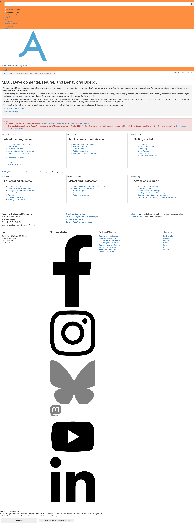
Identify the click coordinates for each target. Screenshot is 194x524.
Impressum (167, 249)
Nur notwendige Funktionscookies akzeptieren (56, 520)
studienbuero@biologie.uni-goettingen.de (83, 216)
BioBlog (134, 213)
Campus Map (142, 149)
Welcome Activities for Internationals (53, 123)
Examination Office (144, 188)
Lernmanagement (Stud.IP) (108, 242)
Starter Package (143, 151)
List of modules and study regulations (21, 151)
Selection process (79, 149)
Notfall (165, 242)
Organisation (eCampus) (107, 238)
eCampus (11, 186)
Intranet (166, 245)
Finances (11, 195)
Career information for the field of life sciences (89, 186)
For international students (147, 146)
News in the (15, 164)
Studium (7, 19)
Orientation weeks (144, 144)
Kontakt (166, 240)
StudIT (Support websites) (17, 199)
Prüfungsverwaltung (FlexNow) (110, 240)
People (10, 162)
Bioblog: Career (78, 193)
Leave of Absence (28, 190)
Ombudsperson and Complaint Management (153, 195)
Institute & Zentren (11, 24)
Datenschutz (167, 238)
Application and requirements (83, 144)
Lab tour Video (13, 146)
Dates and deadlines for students (19, 188)
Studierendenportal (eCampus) (110, 245)
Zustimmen (19, 520)
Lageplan (166, 247)
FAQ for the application (81, 151)
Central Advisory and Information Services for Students (157, 197)
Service (7, 28)
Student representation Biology (149, 190)
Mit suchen (13, 9)
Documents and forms (16, 158)
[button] (4, 68)
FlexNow (21, 186)
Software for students (15, 197)
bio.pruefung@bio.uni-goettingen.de (81, 222)
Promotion (8, 21)
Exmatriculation (13, 193)
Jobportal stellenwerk (106, 251)
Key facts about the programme (14, 108)
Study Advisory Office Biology (148, 186)
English (188, 72)
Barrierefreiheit (168, 236)
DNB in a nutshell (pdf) (11, 111)
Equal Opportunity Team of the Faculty (151, 193)
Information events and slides (18, 153)
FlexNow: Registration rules (147, 155)
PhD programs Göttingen (81, 195)
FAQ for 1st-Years (144, 153)
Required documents (80, 146)
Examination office (74, 219)
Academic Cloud (111, 247)
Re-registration (13, 190)
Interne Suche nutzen (13, 12)
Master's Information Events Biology (85, 153)
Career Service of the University (84, 188)
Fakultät (7, 17)
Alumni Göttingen (79, 190)
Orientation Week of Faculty (79, 123)
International (8, 26)
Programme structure (15, 149)
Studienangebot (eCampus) (108, 236)
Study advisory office (75, 214)
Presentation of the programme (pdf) (21, 144)
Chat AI (101, 247)
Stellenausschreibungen (107, 249)
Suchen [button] (179, 72)
